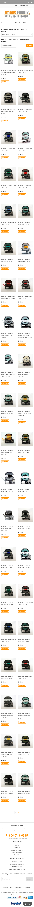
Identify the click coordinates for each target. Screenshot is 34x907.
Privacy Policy (27, 887)
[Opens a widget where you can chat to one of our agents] (27, 904)
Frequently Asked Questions (17, 864)
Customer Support (17, 861)
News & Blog (17, 855)
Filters (29, 45)
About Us (17, 845)
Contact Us (17, 847)
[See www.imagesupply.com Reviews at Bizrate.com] (16, 903)
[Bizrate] (19, 904)
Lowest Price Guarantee (17, 850)
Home (2, 22)
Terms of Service (16, 890)
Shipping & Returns (17, 866)
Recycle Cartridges (17, 852)
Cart (31, 2)
